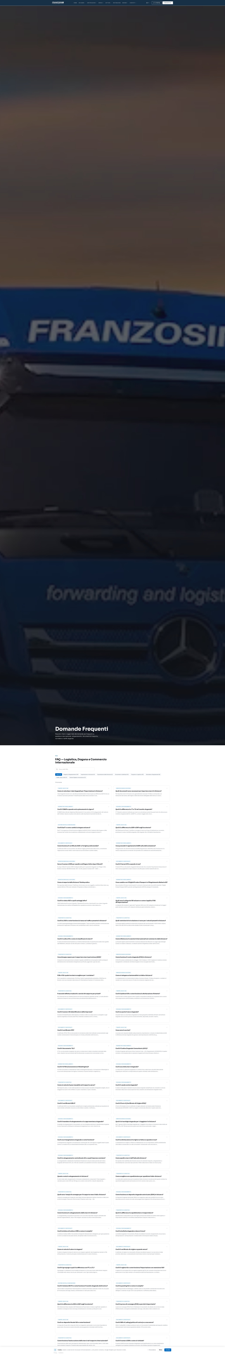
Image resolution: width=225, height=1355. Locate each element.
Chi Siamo (81, 2)
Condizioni (61, 1352)
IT (148, 2)
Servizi (101, 2)
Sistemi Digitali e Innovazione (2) (78, 777)
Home (75, 2)
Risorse (124, 2)
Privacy (55, 1352)
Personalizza (152, 1350)
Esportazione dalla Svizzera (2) (105, 774)
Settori (108, 2)
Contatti (132, 2)
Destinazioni (117, 2)
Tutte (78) (58, 774)
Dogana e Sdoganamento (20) (71, 774)
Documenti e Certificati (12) (121, 774)
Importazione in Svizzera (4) (88, 774)
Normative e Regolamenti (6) (153, 774)
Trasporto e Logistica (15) (137, 774)
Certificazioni (91, 2)
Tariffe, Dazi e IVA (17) (61, 777)
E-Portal (157, 2)
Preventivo (167, 2)
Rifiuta (160, 1350)
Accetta (168, 1350)
